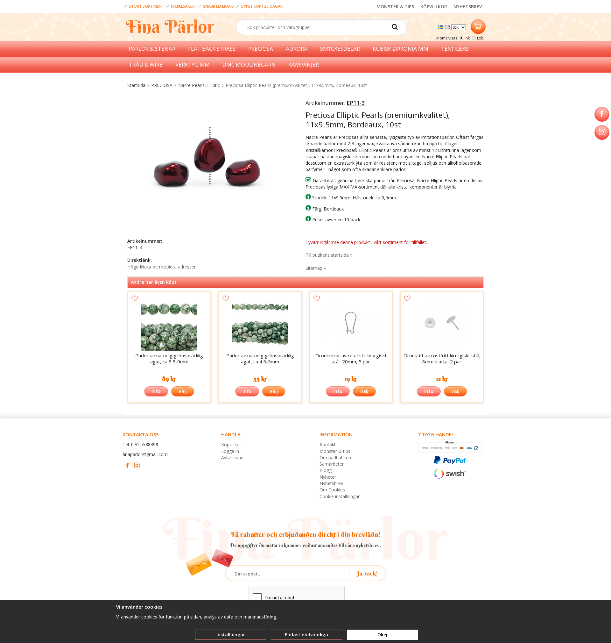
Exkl (480, 38)
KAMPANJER (303, 64)
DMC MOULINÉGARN (249, 64)
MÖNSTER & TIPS (395, 7)
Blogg (326, 470)
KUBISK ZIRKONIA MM (400, 48)
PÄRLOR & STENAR (152, 48)
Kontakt (328, 444)
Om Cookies (332, 490)
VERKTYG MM (192, 64)
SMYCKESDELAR (340, 48)
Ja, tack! (367, 573)
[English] (448, 27)
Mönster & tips (335, 451)
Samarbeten (332, 464)
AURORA (296, 48)
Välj (183, 391)
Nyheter (328, 477)
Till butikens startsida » (329, 255)
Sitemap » (316, 268)
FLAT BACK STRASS (211, 48)
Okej (382, 635)
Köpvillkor (231, 444)
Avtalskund (232, 457)
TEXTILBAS (455, 48)
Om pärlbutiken (335, 457)
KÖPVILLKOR (433, 7)
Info (156, 391)
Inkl (468, 38)
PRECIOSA (260, 48)
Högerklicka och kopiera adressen (162, 267)
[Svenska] (441, 27)
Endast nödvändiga (306, 635)
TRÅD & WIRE (146, 64)
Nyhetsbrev (331, 483)
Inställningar (230, 635)
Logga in (230, 451)
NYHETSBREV (467, 7)
